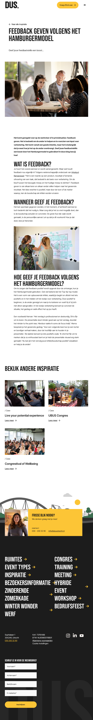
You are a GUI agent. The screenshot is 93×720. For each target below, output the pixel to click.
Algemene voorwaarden (42, 640)
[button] (84, 5)
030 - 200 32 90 (39, 531)
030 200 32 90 (11, 640)
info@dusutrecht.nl (57, 531)
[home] (12, 5)
